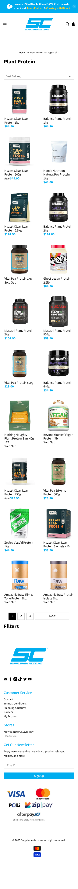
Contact (8, 699)
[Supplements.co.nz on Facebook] (10, 680)
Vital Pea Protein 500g (18, 383)
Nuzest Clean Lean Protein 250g (16, 492)
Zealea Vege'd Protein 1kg (18, 544)
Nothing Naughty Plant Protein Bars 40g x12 (19, 439)
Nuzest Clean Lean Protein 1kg (16, 121)
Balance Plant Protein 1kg (57, 121)
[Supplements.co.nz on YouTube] (30, 680)
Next (52, 616)
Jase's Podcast (35, 8)
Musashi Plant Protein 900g (57, 332)
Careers (8, 712)
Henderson (10, 736)
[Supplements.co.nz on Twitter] (25, 680)
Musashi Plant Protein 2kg (18, 332)
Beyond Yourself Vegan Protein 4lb (58, 437)
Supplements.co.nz (32, 840)
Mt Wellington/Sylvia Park (19, 732)
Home (22, 52)
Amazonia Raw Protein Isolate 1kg (58, 596)
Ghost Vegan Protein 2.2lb (56, 280)
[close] (74, 6)
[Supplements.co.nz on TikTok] (20, 680)
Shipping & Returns (15, 708)
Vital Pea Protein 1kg (18, 278)
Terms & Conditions (15, 704)
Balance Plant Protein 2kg (57, 228)
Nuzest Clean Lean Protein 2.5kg (16, 228)
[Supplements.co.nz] (39, 24)
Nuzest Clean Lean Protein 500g (16, 173)
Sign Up (39, 776)
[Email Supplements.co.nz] (6, 680)
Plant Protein (36, 52)
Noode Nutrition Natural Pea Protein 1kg (56, 175)
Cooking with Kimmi (58, 8)
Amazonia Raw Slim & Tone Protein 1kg (18, 596)
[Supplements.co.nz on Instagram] (15, 680)
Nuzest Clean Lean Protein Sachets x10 (56, 544)
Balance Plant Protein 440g (57, 385)
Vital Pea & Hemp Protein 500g (54, 492)
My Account (10, 716)
